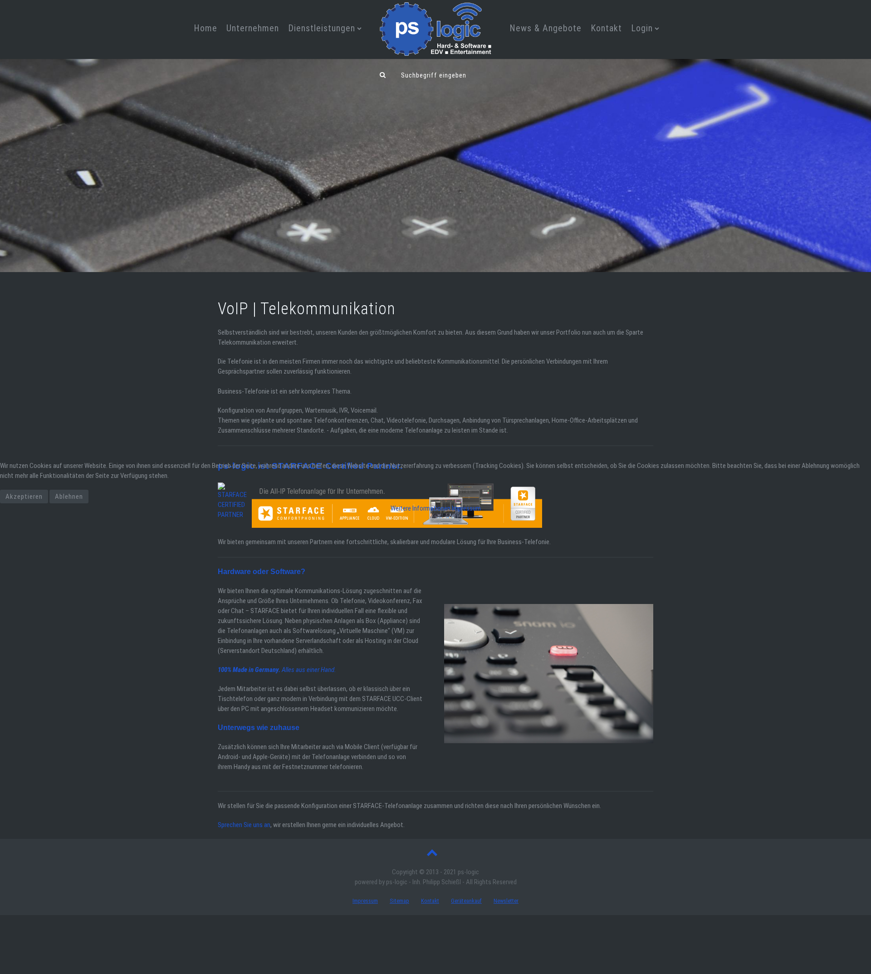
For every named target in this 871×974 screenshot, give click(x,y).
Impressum (466, 508)
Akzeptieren (24, 496)
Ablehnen (69, 496)
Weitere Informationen (420, 508)
